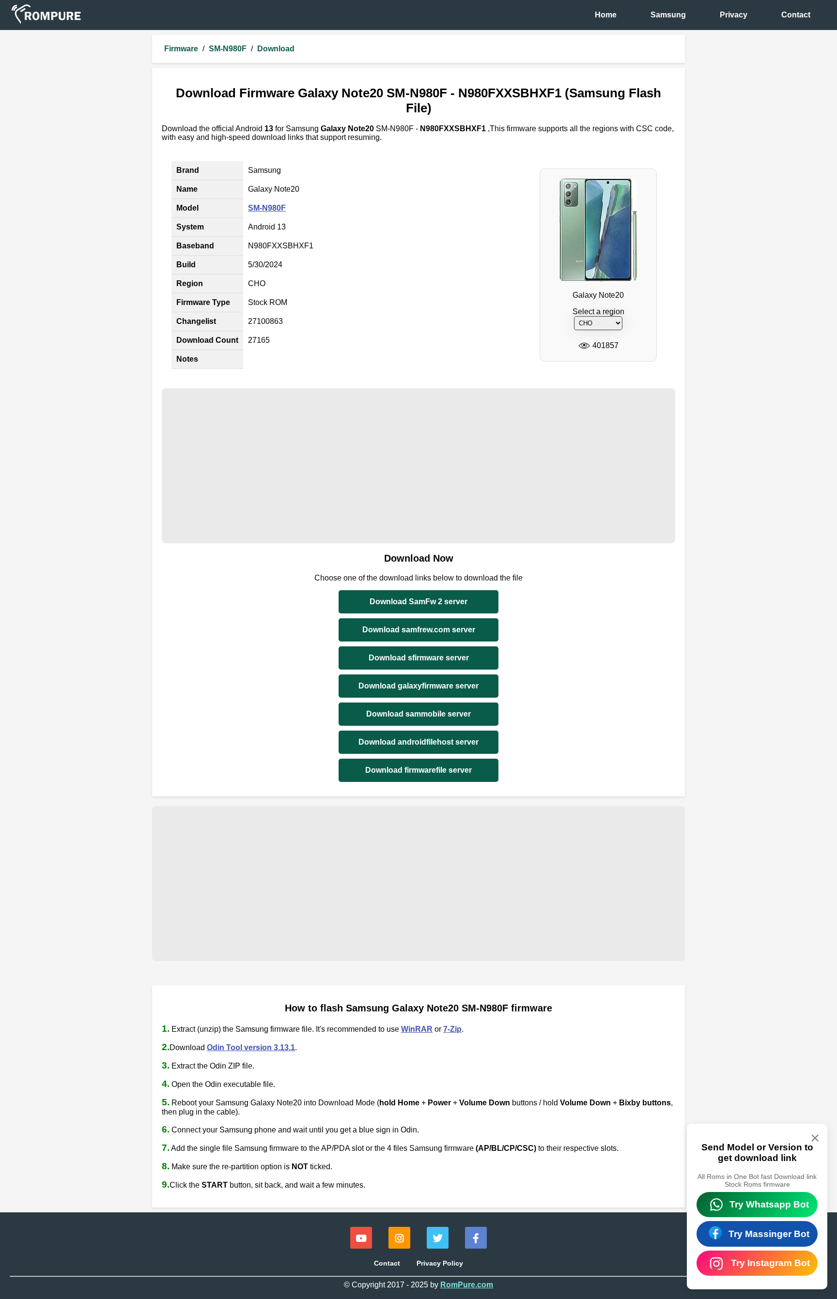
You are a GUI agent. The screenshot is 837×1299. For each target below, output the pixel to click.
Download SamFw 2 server (418, 601)
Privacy (733, 15)
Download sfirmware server (419, 658)
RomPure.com (466, 1285)
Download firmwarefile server (418, 770)
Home (606, 15)
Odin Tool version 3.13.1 (251, 1047)
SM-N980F (228, 49)
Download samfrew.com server (418, 630)
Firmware (181, 49)
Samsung (668, 15)
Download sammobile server (418, 714)
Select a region (598, 311)
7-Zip (452, 1029)
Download (275, 49)
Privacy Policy (440, 1263)
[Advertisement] (418, 466)
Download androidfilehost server (418, 742)
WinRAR (417, 1029)
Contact (795, 15)
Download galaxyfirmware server (418, 686)
